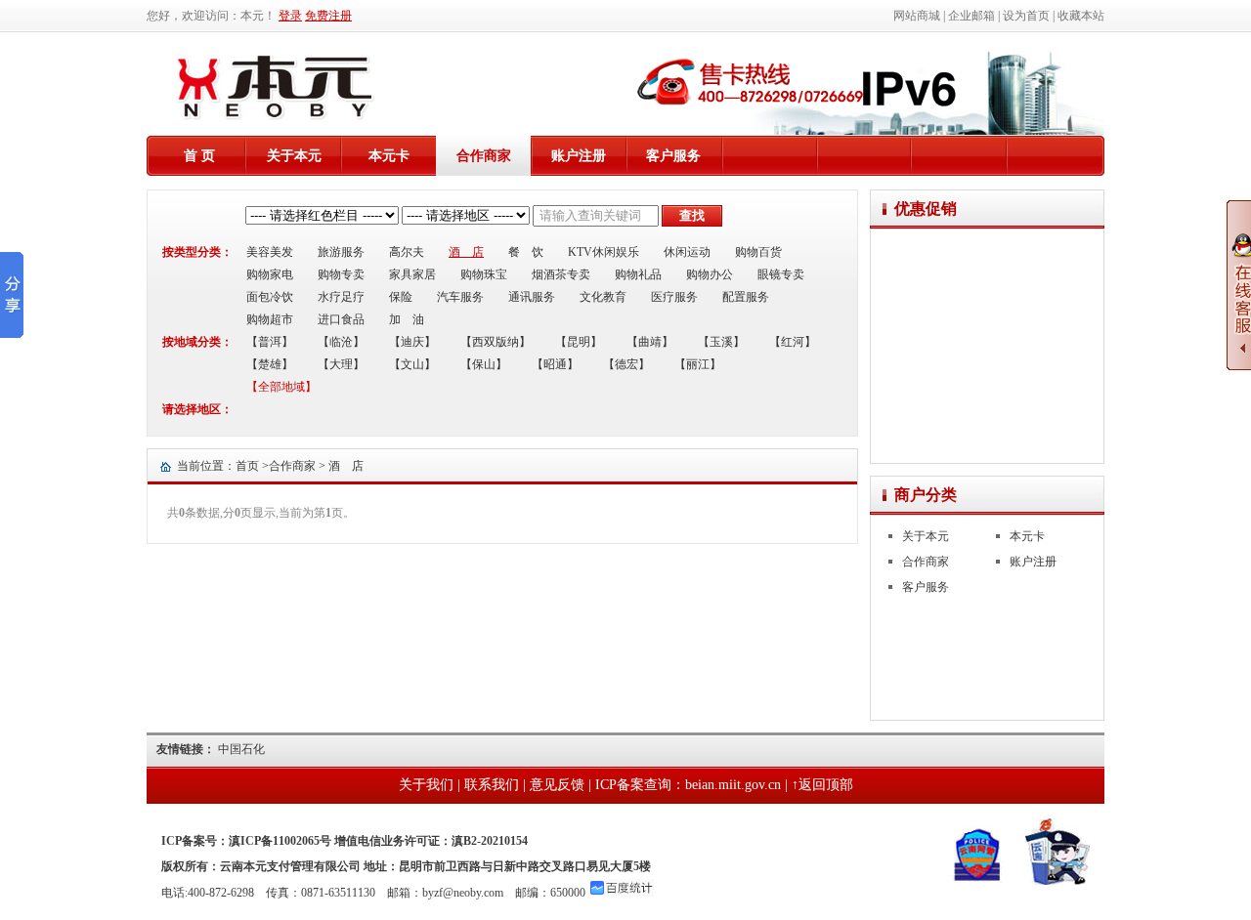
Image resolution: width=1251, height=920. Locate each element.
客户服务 (673, 155)
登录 (290, 15)
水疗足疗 (341, 297)
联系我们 (491, 784)
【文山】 (412, 364)
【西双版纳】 (495, 342)
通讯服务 (531, 297)
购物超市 (269, 319)
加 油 (406, 319)
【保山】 (483, 364)
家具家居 (412, 274)
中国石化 (241, 749)
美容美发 (269, 252)
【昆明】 (578, 342)
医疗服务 (674, 297)
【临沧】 (341, 342)
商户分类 (925, 494)
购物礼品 (638, 274)
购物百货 (758, 252)
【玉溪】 (721, 342)
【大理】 (341, 364)
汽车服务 (460, 297)
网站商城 (916, 15)
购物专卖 (341, 274)
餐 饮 (525, 252)
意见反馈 (557, 784)
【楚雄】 (269, 364)
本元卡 (389, 155)
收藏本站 (1080, 15)
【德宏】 (626, 364)
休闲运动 (687, 252)
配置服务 (745, 297)
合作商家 (483, 155)
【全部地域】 (281, 387)
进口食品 (341, 319)
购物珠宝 (483, 274)
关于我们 (426, 784)
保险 (400, 297)
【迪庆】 (412, 342)
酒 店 (466, 252)
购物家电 (269, 274)
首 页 (199, 155)
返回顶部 (825, 784)
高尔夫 (406, 252)
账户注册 (578, 155)
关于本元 (294, 155)
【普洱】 (269, 342)
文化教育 (603, 297)
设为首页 (1026, 15)
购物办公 (709, 274)
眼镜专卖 (780, 274)
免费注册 (328, 15)
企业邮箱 (971, 15)
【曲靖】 (649, 342)
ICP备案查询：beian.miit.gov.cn (688, 784)
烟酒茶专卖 (561, 274)
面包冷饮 (269, 297)
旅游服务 (341, 252)
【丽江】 (697, 364)
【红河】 (792, 342)
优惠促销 (925, 208)
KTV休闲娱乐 (603, 252)
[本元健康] (275, 116)
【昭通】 (555, 364)
